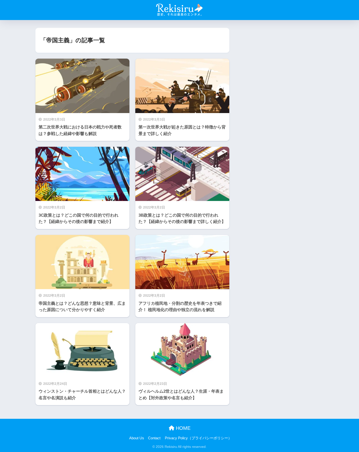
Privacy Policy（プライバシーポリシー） (198, 438)
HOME (182, 428)
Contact (154, 438)
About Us (136, 438)
